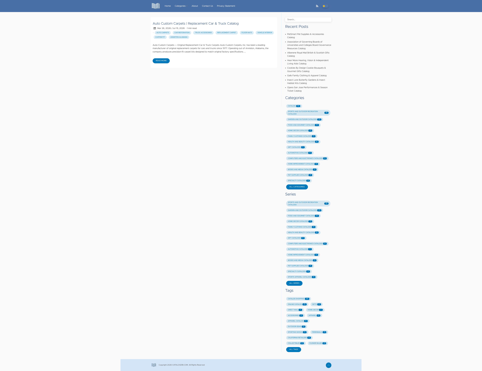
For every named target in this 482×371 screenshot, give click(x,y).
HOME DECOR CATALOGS (299, 130)
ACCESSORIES (295, 315)
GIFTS (316, 304)
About (195, 6)
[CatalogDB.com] (157, 6)
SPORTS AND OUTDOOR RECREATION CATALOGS (307, 113)
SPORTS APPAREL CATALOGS (301, 277)
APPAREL (314, 315)
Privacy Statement (226, 6)
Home (168, 6)
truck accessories (203, 32)
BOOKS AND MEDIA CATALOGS (301, 169)
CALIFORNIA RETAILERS (299, 338)
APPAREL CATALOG (297, 321)
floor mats (247, 32)
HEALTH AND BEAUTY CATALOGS (302, 142)
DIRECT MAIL (294, 310)
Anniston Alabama (179, 37)
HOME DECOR (314, 310)
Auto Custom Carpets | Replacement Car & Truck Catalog (196, 23)
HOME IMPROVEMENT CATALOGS (302, 164)
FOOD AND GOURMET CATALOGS (303, 125)
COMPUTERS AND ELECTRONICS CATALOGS (306, 158)
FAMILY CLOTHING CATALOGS (301, 136)
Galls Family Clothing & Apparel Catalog (307, 75)
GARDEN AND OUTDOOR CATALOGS (304, 119)
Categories (180, 6)
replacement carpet (226, 32)
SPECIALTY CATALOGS (298, 180)
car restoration (182, 32)
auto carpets (163, 32)
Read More (161, 61)
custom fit (160, 37)
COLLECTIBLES (295, 343)
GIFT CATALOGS (295, 147)
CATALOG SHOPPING (298, 299)
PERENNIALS (318, 332)
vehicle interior (264, 32)
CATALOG (293, 106)
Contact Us (207, 6)
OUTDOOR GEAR (296, 326)
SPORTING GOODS (296, 332)
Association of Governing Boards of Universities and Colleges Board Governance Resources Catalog (309, 45)
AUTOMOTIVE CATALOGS (299, 153)
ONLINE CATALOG (296, 304)
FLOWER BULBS (317, 343)
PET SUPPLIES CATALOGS (299, 175)
